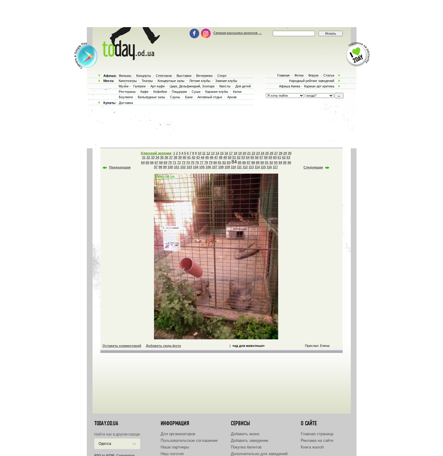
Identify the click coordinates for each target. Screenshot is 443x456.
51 (234, 157)
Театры (147, 81)
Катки (237, 91)
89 (257, 162)
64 (143, 162)
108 (221, 167)
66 (152, 162)
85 (239, 162)
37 (171, 157)
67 (156, 162)
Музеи (123, 86)
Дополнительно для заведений (259, 453)
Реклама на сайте (317, 440)
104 (195, 167)
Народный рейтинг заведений (311, 81)
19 (240, 153)
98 (160, 167)
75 (192, 162)
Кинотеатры (128, 81)
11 (204, 153)
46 (211, 157)
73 (183, 162)
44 (202, 157)
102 (183, 167)
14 (217, 153)
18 (235, 153)
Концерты (143, 75)
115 (263, 167)
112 (245, 167)
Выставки (184, 75)
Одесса (105, 444)
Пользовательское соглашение (189, 440)
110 (233, 167)
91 (267, 162)
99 (165, 167)
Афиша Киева (289, 86)
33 (153, 157)
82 (224, 162)
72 (179, 162)
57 (261, 157)
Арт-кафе (157, 86)
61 (279, 157)
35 (162, 157)
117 (275, 167)
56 (257, 157)
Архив (232, 97)
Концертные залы (171, 81)
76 (197, 162)
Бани (189, 97)
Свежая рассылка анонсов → (237, 33)
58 (266, 157)
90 (262, 162)
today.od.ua (106, 423)
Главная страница (317, 434)
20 (244, 153)
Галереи (139, 86)
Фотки (298, 75)
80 (215, 162)
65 (147, 162)
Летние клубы (199, 81)
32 (148, 157)
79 (210, 162)
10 (199, 153)
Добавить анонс (245, 434)
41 (189, 157)
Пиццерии (179, 91)
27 (276, 153)
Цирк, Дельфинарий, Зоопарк (192, 86)
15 (222, 153)
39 (180, 157)
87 (248, 162)
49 (225, 157)
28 (280, 153)
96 (289, 162)
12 (208, 153)
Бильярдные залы (151, 97)
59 (270, 157)
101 (176, 167)
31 (144, 157)
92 (271, 162)
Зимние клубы (226, 81)
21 (249, 153)
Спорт (222, 75)
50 (229, 157)
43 (198, 157)
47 (216, 157)
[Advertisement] (221, 13)
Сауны (175, 97)
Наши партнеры (175, 447)
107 (214, 167)
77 (201, 162)
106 (208, 167)
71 (174, 162)
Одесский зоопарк (156, 153)
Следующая (313, 167)
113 (251, 167)
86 (244, 162)
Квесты (225, 86)
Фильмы (125, 75)
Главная (283, 75)
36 (166, 157)
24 (262, 153)
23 (258, 153)
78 (206, 162)
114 (257, 167)
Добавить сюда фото (163, 346)
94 (280, 162)
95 (285, 162)
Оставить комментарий (121, 346)
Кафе (144, 91)
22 (253, 153)
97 (156, 167)
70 (170, 162)
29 (285, 153)
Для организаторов (178, 434)
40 (184, 157)
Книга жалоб (312, 447)
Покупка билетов (246, 447)
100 (170, 167)
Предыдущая (119, 167)
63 (288, 157)
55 (252, 157)
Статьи (328, 75)
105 (202, 167)
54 (248, 157)
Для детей (243, 86)
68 (161, 162)
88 (253, 162)
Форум (313, 75)
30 (289, 153)
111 (239, 167)
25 (267, 153)
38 (175, 157)
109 (227, 167)
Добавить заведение (249, 440)
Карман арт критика (319, 86)
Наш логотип (172, 453)
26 (271, 153)
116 (269, 167)
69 (165, 162)
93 (276, 162)
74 (188, 162)
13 (213, 153)
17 (231, 153)
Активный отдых (209, 97)
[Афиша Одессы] (130, 59)
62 (284, 157)
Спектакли (164, 75)
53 (243, 157)
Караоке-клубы (216, 91)
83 (229, 162)
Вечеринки (204, 75)
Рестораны (127, 91)
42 (193, 157)
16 (226, 153)
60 (275, 157)
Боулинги (126, 97)
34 (157, 157)
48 (220, 157)
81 (220, 162)
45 (207, 157)
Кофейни (160, 91)
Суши (196, 91)
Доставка (126, 103)
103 (189, 167)
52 (238, 157)
